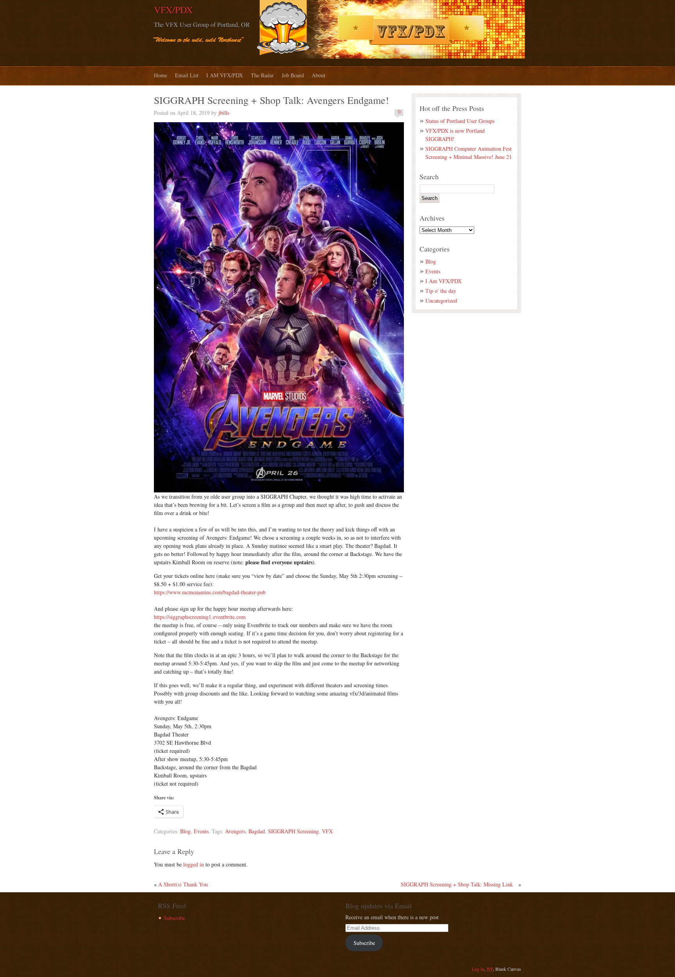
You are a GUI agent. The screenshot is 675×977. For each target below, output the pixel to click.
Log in (478, 969)
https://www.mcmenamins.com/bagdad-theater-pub (210, 592)
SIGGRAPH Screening (293, 831)
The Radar (262, 75)
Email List (186, 75)
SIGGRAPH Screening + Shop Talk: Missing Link (457, 884)
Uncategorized (441, 300)
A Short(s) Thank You (183, 884)
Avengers (235, 831)
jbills (223, 112)
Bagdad (256, 831)
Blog (185, 831)
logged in (193, 864)
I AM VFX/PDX (224, 75)
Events (201, 831)
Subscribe (174, 918)
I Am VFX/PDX (443, 281)
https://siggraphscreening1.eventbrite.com (200, 616)
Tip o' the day (440, 290)
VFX (327, 831)
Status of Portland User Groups (460, 121)
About (318, 75)
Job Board (293, 75)
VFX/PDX (173, 10)
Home (160, 75)
